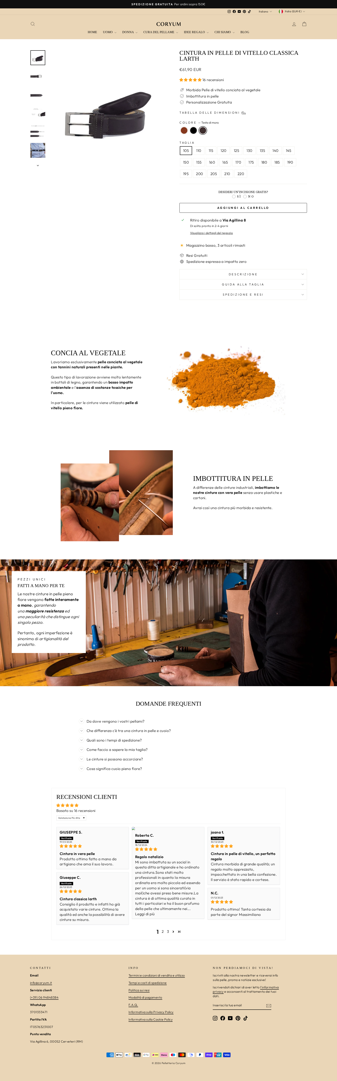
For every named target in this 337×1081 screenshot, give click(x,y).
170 (238, 162)
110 (198, 150)
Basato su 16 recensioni (76, 810)
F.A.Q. (133, 1005)
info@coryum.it (41, 983)
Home (92, 32)
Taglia (187, 142)
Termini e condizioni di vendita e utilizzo (157, 975)
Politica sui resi (139, 990)
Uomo (108, 32)
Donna (128, 32)
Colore (199, 122)
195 (186, 173)
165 (225, 162)
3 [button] (168, 931)
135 (262, 150)
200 (199, 173)
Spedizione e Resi (243, 294)
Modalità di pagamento (145, 997)
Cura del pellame (159, 32)
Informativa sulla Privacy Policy (151, 1012)
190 (290, 162)
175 (251, 162)
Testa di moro (203, 130)
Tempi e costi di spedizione (148, 983)
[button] (190, 79)
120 (223, 150)
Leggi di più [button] (145, 914)
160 (212, 162)
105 (186, 150)
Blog (244, 32)
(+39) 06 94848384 (44, 997)
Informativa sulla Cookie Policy (151, 1019)
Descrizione (243, 274)
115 (211, 150)
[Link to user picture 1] (168, 828)
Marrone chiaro (184, 130)
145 (288, 150)
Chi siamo (223, 32)
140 (275, 150)
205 (213, 173)
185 (277, 162)
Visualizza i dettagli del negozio (211, 233)
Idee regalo (195, 32)
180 (264, 162)
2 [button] (163, 931)
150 (186, 162)
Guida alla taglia (243, 284)
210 (227, 173)
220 (241, 173)
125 (236, 150)
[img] (93, 846)
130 (249, 150)
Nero (193, 130)
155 (198, 162)
